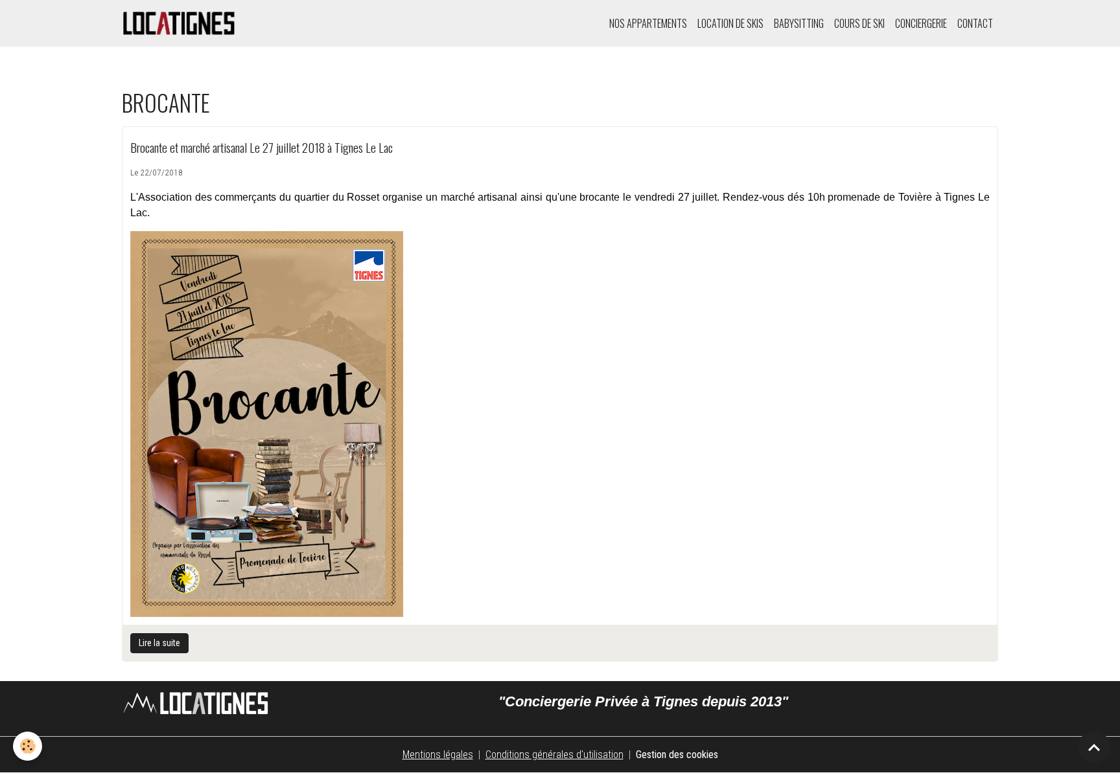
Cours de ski (859, 23)
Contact (975, 23)
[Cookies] (27, 746)
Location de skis (730, 23)
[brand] (182, 23)
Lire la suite (159, 643)
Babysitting (799, 23)
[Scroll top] (1094, 747)
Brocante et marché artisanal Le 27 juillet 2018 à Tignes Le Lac (261, 147)
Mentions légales (437, 754)
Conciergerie (921, 23)
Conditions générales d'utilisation (554, 754)
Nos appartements (648, 23)
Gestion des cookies (677, 754)
